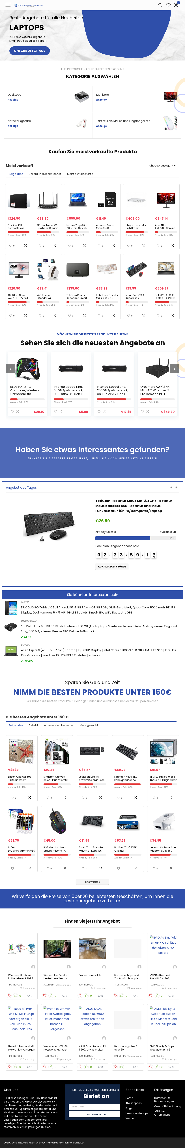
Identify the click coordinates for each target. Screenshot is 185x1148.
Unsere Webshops (137, 1113)
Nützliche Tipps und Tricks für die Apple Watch (126, 978)
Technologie (15, 984)
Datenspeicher (29, 620)
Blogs (129, 1108)
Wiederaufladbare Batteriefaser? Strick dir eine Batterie (21, 978)
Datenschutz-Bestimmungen (164, 1099)
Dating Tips (120, 1056)
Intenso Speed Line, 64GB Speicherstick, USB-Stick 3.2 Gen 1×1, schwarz (26, 392)
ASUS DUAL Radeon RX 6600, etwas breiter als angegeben (92, 1050)
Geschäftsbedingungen (169, 1106)
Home (129, 1098)
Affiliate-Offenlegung (162, 1113)
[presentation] (10, 368)
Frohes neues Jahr (90, 975)
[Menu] (8, 5)
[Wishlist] (168, 5)
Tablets (25, 602)
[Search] (160, 5)
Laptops (25, 644)
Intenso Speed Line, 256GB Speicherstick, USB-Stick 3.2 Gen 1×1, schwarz (69, 392)
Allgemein (49, 984)
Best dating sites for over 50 (126, 1048)
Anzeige (13, 99)
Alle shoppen (134, 1103)
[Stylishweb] (33, 967)
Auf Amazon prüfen (112, 577)
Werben (130, 1118)
